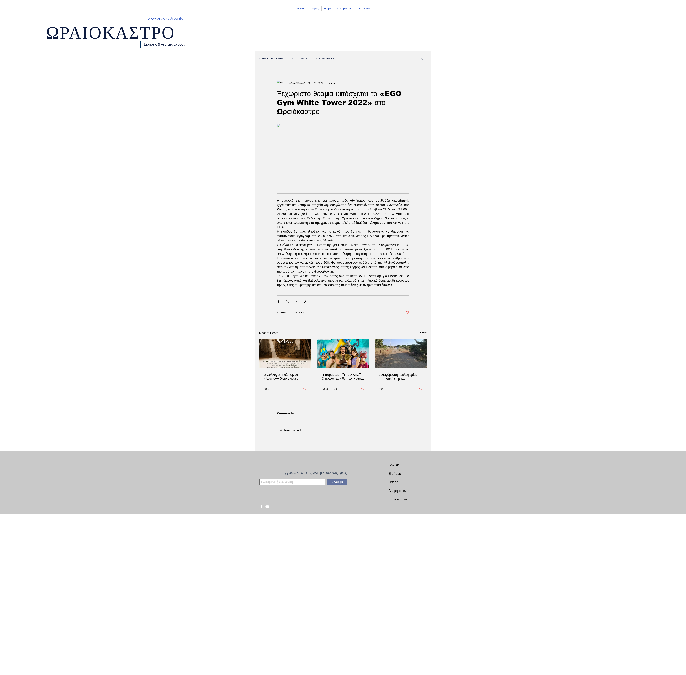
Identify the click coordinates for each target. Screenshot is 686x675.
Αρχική (393, 465)
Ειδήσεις (395, 473)
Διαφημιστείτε (398, 491)
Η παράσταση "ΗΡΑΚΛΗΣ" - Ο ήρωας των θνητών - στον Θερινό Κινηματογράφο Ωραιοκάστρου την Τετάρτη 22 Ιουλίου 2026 (342, 376)
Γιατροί (393, 482)
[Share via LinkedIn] (296, 301)
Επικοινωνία (397, 499)
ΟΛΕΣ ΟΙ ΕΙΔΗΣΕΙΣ (271, 58)
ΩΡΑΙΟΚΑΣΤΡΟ (110, 36)
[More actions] (407, 83)
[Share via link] (305, 301)
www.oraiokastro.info (165, 18)
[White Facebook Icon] (262, 507)
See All (423, 332)
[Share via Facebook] (278, 301)
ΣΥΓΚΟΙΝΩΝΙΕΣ (324, 58)
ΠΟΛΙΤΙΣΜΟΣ (298, 58)
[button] (422, 58)
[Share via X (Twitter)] (287, 301)
